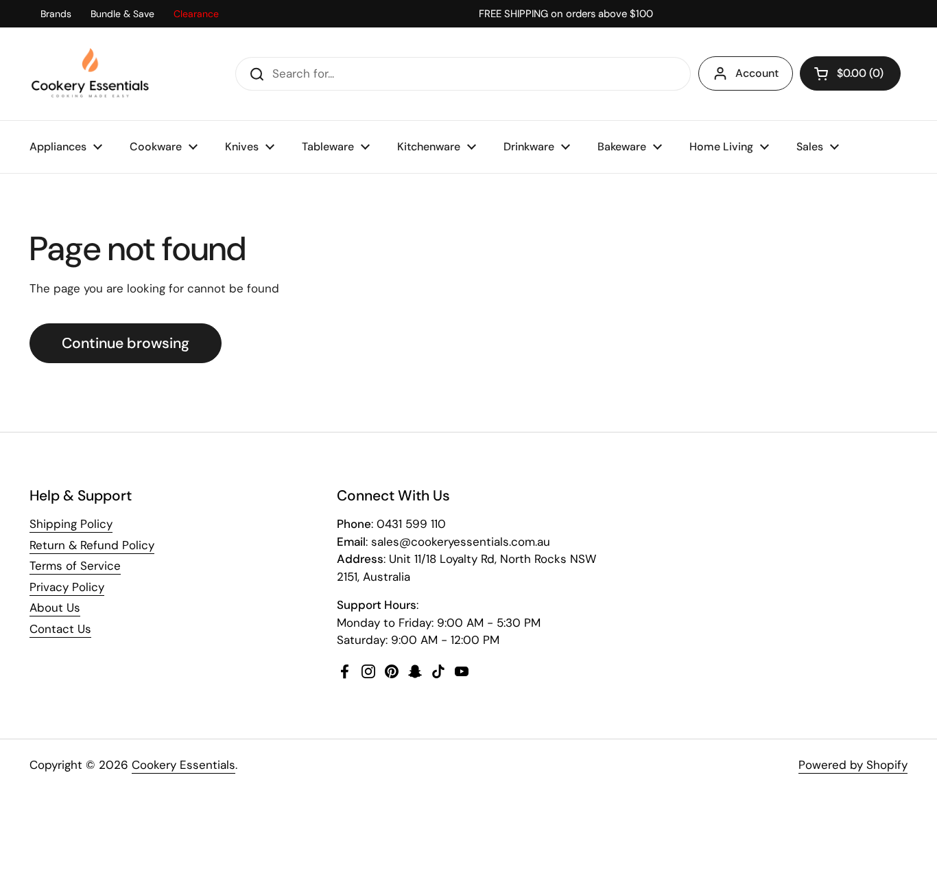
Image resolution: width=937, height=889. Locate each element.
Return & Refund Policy (91, 545)
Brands (55, 14)
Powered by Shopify (853, 764)
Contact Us (60, 628)
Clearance (196, 14)
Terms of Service (75, 565)
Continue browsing (125, 343)
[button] (850, 73)
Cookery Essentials (183, 764)
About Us (54, 607)
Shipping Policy (70, 523)
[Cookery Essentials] (90, 74)
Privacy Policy (66, 586)
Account (757, 73)
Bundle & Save (122, 14)
